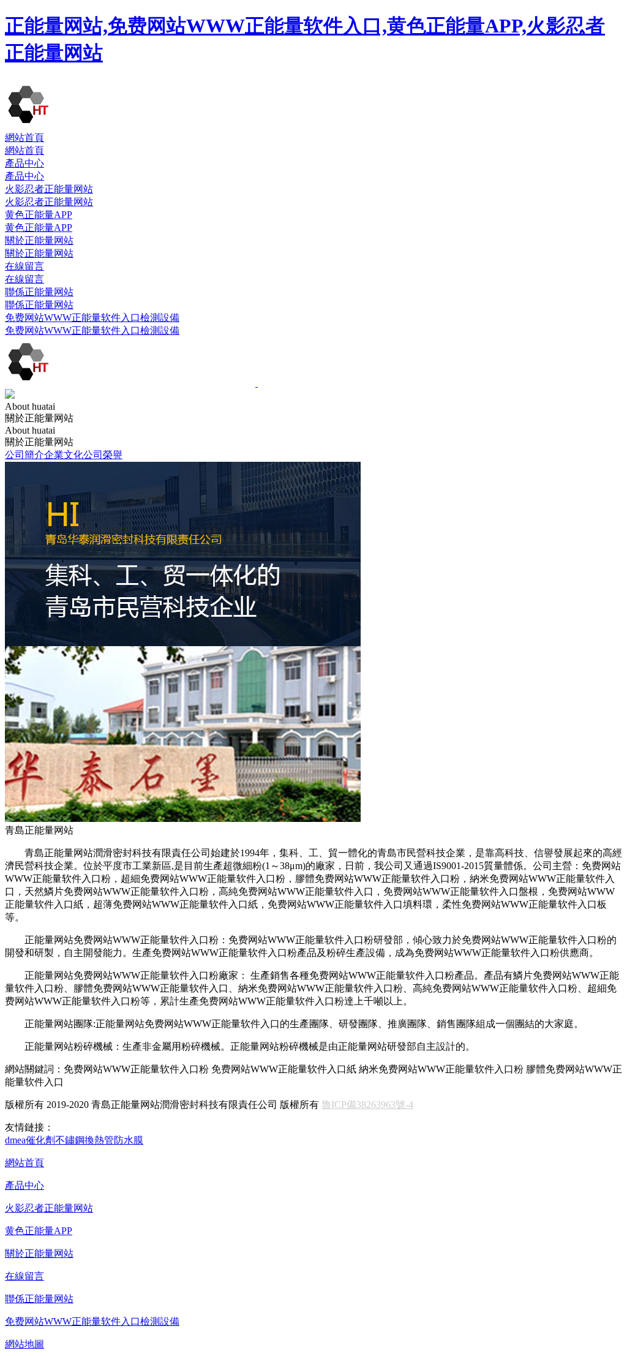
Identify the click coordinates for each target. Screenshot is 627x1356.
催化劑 (40, 1140)
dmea (15, 1140)
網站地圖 (24, 1344)
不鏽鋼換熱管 (84, 1140)
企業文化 (63, 455)
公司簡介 (24, 455)
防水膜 (128, 1140)
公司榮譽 (102, 455)
